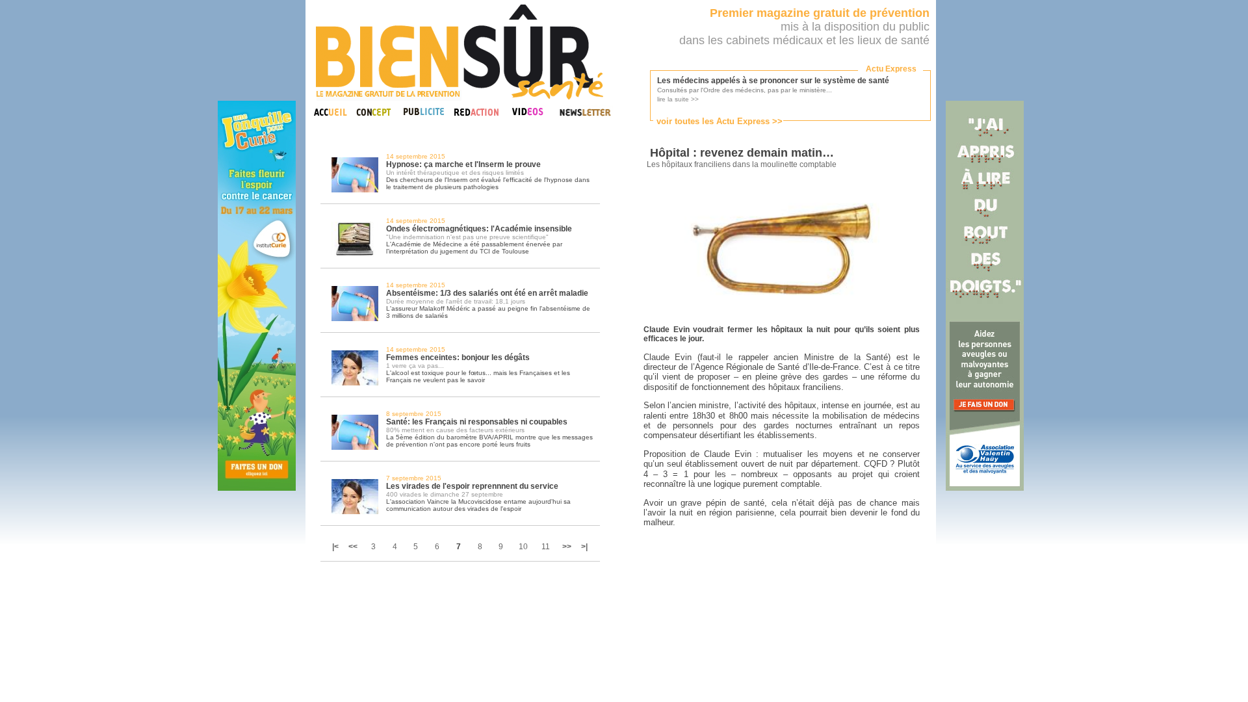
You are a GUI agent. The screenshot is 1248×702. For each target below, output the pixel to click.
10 (523, 546)
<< (353, 546)
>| (584, 546)
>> (566, 546)
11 (545, 546)
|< (336, 546)
